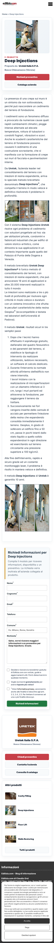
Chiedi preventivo (27, 757)
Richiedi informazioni (27, 703)
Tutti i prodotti (27, 850)
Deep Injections (26, 810)
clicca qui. (30, 697)
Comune (11, 625)
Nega (27, 927)
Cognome (12, 593)
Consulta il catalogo (27, 772)
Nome (10, 582)
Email (10, 603)
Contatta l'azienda (27, 764)
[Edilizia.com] (9, 4)
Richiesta (12, 635)
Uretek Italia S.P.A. (29, 66)
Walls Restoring (26, 839)
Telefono (11, 614)
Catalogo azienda (27, 84)
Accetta (27, 921)
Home (4, 14)
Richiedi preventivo (27, 77)
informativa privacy (26, 689)
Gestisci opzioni (29, 935)
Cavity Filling (24, 796)
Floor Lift (22, 825)
